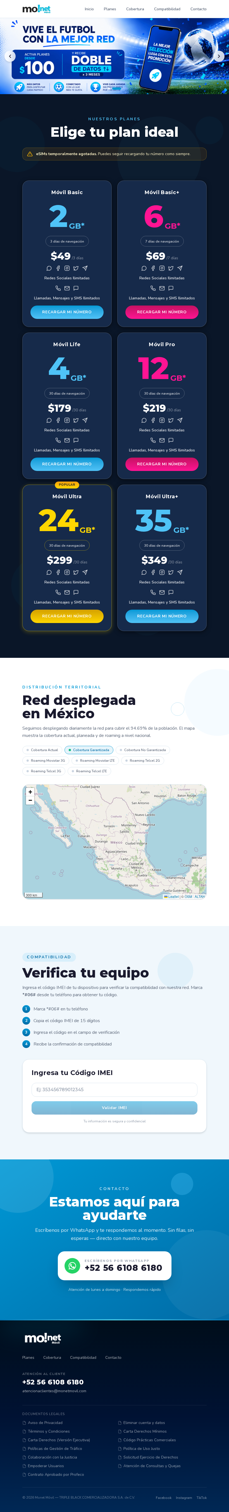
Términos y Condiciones (49, 1431)
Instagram (184, 1498)
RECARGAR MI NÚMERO (67, 312)
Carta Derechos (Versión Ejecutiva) (59, 1440)
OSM (188, 896)
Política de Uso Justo (141, 1448)
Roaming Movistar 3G (48, 760)
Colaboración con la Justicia (52, 1457)
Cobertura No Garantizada (145, 750)
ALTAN (200, 896)
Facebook (163, 1498)
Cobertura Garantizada (91, 750)
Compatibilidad (167, 9)
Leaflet (173, 896)
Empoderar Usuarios (46, 1466)
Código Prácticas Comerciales (149, 1440)
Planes (110, 9)
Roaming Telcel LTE (91, 771)
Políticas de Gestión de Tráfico (55, 1448)
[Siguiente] (219, 56)
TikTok (202, 1498)
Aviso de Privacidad (45, 1422)
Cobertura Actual (44, 750)
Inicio (89, 9)
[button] (30, 792)
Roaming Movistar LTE (97, 760)
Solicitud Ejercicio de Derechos (150, 1457)
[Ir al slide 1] (109, 88)
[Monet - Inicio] (36, 8)
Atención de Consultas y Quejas (152, 1466)
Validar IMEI (114, 1107)
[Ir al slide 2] (116, 88)
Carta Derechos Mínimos (145, 1431)
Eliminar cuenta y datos (144, 1422)
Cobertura (135, 9)
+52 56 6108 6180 (53, 1382)
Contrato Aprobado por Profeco (56, 1474)
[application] (114, 841)
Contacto (198, 9)
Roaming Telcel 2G (145, 760)
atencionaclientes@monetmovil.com (54, 1391)
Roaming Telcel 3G (46, 771)
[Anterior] (10, 56)
